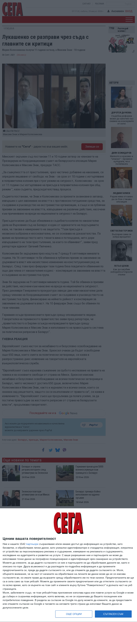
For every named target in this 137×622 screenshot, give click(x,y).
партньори (32, 544)
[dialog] (68, 565)
